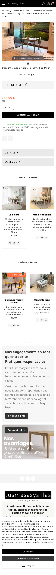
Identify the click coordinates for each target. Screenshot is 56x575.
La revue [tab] (11, 162)
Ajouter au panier (28, 115)
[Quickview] (18, 243)
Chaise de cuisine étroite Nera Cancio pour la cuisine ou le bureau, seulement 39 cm (14, 225)
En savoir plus (16, 415)
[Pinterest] (10, 138)
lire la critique (27, 74)
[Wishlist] (23, 188)
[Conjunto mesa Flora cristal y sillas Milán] (11, 64)
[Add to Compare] (14, 243)
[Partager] (4, 138)
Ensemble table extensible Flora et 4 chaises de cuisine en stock (14, 311)
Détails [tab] (10, 152)
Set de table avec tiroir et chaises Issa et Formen (41, 307)
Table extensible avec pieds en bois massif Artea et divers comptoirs (42, 223)
